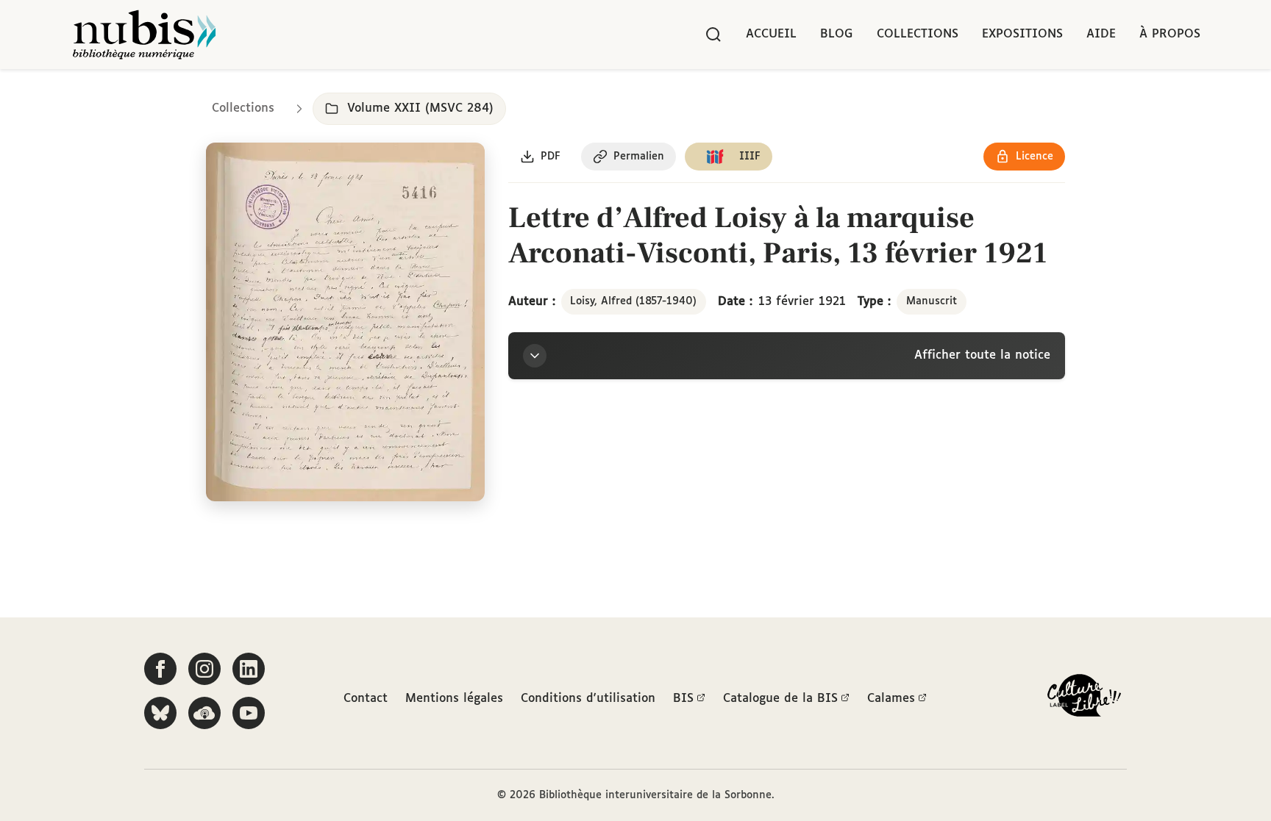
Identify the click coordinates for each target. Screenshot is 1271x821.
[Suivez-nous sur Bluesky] (160, 713)
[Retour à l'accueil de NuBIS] (144, 34)
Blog (836, 34)
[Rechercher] (713, 34)
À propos (1169, 34)
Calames (891, 698)
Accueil (771, 34)
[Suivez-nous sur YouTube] (248, 713)
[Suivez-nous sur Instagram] (204, 669)
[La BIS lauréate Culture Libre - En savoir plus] (1084, 699)
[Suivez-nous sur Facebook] (160, 669)
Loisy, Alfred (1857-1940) (633, 301)
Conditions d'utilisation (588, 698)
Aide (1101, 34)
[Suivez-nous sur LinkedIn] (248, 669)
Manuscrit (931, 301)
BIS (683, 698)
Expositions (1022, 34)
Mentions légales (454, 698)
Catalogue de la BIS (780, 698)
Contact (365, 698)
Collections (917, 34)
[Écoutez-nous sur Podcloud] (204, 713)
